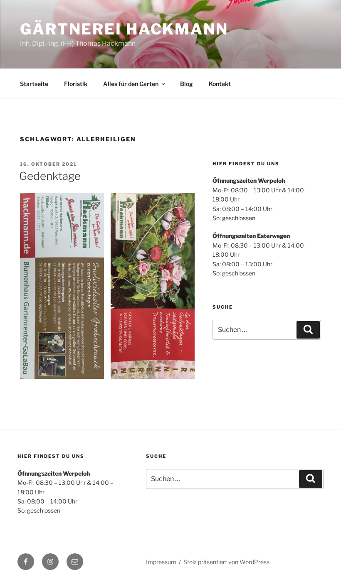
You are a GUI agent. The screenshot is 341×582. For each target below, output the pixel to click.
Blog (186, 83)
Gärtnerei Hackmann (124, 29)
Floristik (75, 83)
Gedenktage (50, 175)
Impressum (161, 561)
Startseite (34, 83)
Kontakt (220, 83)
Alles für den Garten (130, 83)
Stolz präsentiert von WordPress (226, 561)
